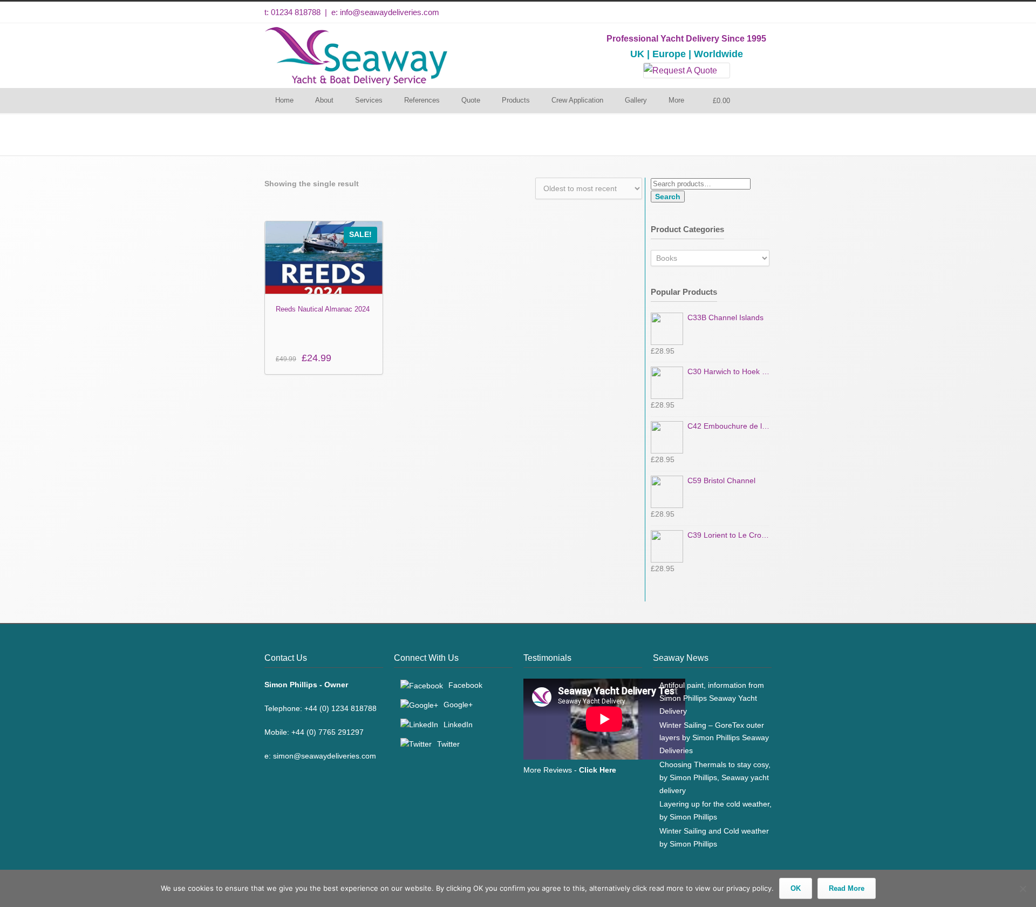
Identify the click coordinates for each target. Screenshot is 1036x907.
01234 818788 (296, 12)
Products (516, 100)
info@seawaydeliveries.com (389, 12)
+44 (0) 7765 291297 (327, 732)
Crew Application (577, 100)
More (676, 100)
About (324, 100)
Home (284, 100)
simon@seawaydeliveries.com (324, 756)
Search (667, 196)
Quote (470, 100)
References (422, 100)
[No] (1022, 888)
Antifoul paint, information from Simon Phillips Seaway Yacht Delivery (711, 698)
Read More (846, 888)
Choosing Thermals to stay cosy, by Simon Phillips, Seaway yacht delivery (715, 777)
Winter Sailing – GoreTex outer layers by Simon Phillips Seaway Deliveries (714, 738)
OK (795, 888)
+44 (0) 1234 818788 (340, 708)
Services (369, 100)
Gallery (636, 100)
